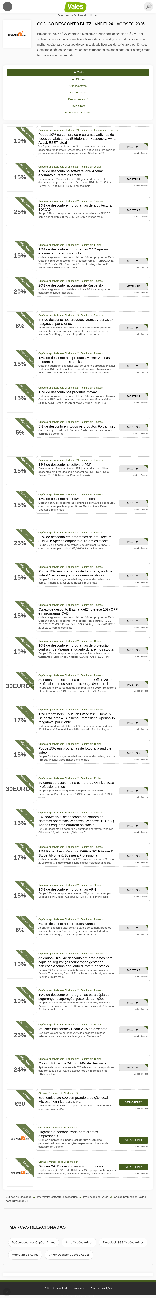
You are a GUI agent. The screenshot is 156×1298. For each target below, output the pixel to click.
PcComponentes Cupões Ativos (33, 1242)
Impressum (79, 1288)
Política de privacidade (56, 1288)
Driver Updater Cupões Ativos (69, 1254)
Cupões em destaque (19, 1196)
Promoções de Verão (95, 1196)
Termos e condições (101, 1288)
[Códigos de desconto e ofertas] (78, 7)
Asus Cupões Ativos (79, 1242)
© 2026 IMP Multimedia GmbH (78, 1296)
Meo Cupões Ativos (25, 1254)
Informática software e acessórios (57, 1196)
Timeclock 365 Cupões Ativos (123, 1242)
